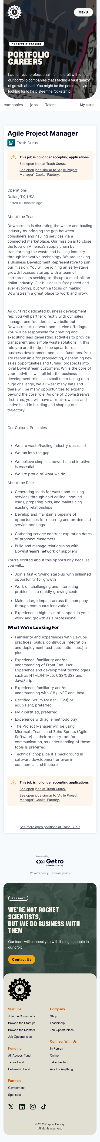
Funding (15, 1048)
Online (54, 1055)
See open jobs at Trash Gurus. (43, 164)
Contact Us (21, 959)
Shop (53, 1016)
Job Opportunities (20, 1036)
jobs (34, 104)
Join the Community (21, 1016)
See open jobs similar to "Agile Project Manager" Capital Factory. (48, 172)
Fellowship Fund (19, 1069)
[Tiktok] (44, 1108)
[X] (11, 1108)
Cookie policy (61, 873)
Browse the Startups (22, 1023)
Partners (14, 1080)
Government (16, 1087)
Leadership (57, 1023)
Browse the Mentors (21, 1030)
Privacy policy (39, 873)
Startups (15, 1009)
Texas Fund (16, 1062)
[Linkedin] (22, 1108)
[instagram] (33, 1108)
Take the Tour (59, 1062)
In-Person (56, 1048)
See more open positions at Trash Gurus (50, 827)
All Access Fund (19, 1055)
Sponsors (14, 1094)
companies (13, 104)
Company (57, 1009)
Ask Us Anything (61, 1069)
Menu (83, 12)
